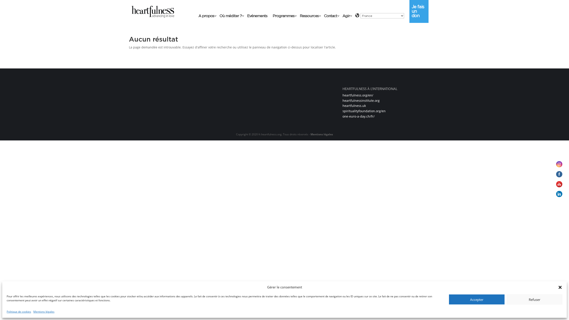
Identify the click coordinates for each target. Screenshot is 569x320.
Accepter (476, 299)
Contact (330, 16)
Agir (346, 16)
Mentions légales (43, 312)
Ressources (309, 16)
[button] (560, 287)
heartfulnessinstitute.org (361, 100)
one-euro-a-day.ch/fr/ (359, 116)
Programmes (284, 16)
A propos (206, 16)
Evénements (257, 16)
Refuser (534, 299)
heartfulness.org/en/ (358, 95)
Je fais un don (418, 11)
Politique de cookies (19, 312)
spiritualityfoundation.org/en (364, 111)
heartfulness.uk (354, 106)
